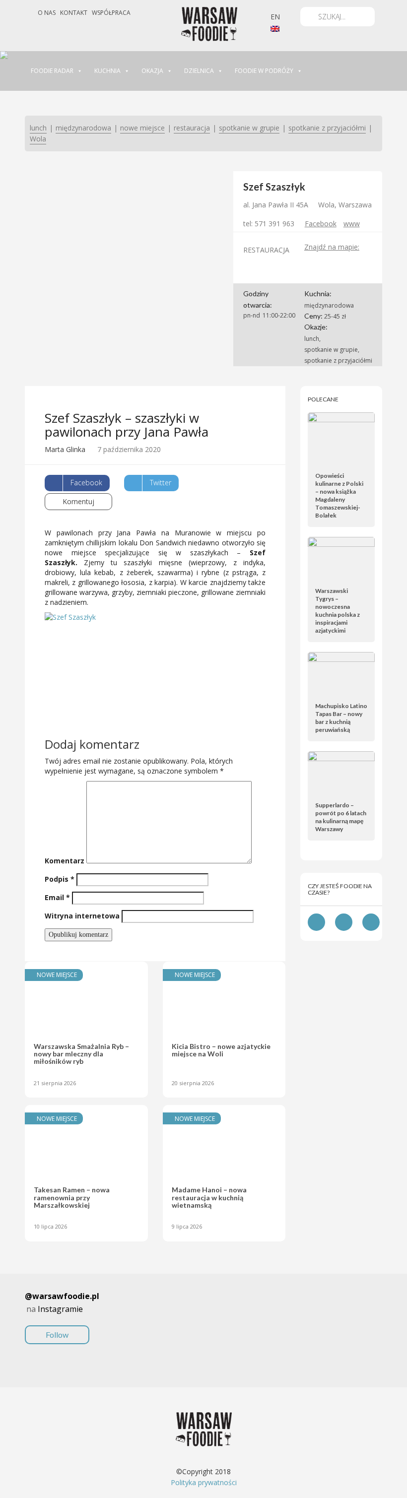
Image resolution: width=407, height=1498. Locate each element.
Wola (38, 138)
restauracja (192, 127)
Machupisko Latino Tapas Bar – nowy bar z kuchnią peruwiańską (341, 717)
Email (57, 897)
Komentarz (64, 860)
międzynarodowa (83, 127)
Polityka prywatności (204, 1482)
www (351, 223)
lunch (38, 127)
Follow (57, 1334)
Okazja (152, 70)
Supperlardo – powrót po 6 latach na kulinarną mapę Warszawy (340, 817)
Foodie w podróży (264, 70)
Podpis (59, 879)
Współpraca (111, 12)
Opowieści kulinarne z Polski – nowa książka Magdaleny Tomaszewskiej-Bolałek (339, 495)
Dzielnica (199, 70)
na (62, 1315)
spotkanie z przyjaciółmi (327, 127)
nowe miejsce (142, 127)
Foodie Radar (52, 70)
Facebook (321, 223)
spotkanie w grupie (249, 127)
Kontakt (73, 12)
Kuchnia (107, 70)
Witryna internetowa (82, 915)
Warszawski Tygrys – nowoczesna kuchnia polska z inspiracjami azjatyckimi (337, 610)
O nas (47, 12)
